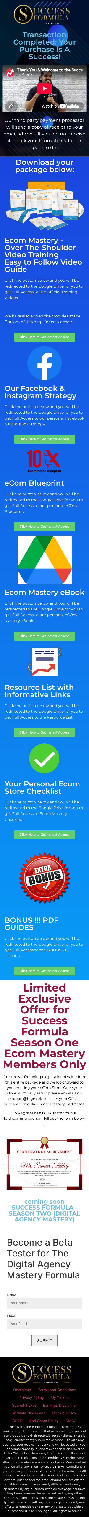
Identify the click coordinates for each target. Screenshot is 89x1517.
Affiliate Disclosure (29, 1413)
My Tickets (60, 1397)
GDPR (17, 1420)
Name (11, 1295)
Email (11, 1316)
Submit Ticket (24, 1405)
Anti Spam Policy (44, 1420)
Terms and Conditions (57, 1390)
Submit (44, 1340)
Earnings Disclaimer (60, 1405)
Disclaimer (22, 1390)
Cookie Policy (64, 1413)
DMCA (71, 1420)
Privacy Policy (31, 1397)
